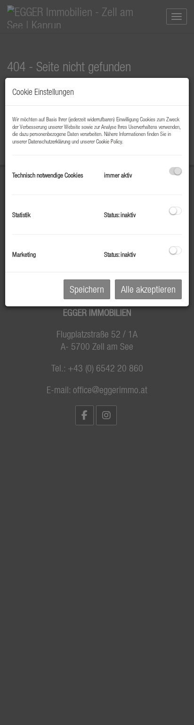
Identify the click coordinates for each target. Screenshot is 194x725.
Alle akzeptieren (148, 289)
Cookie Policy (109, 141)
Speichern (87, 289)
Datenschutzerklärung (49, 141)
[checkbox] (175, 171)
